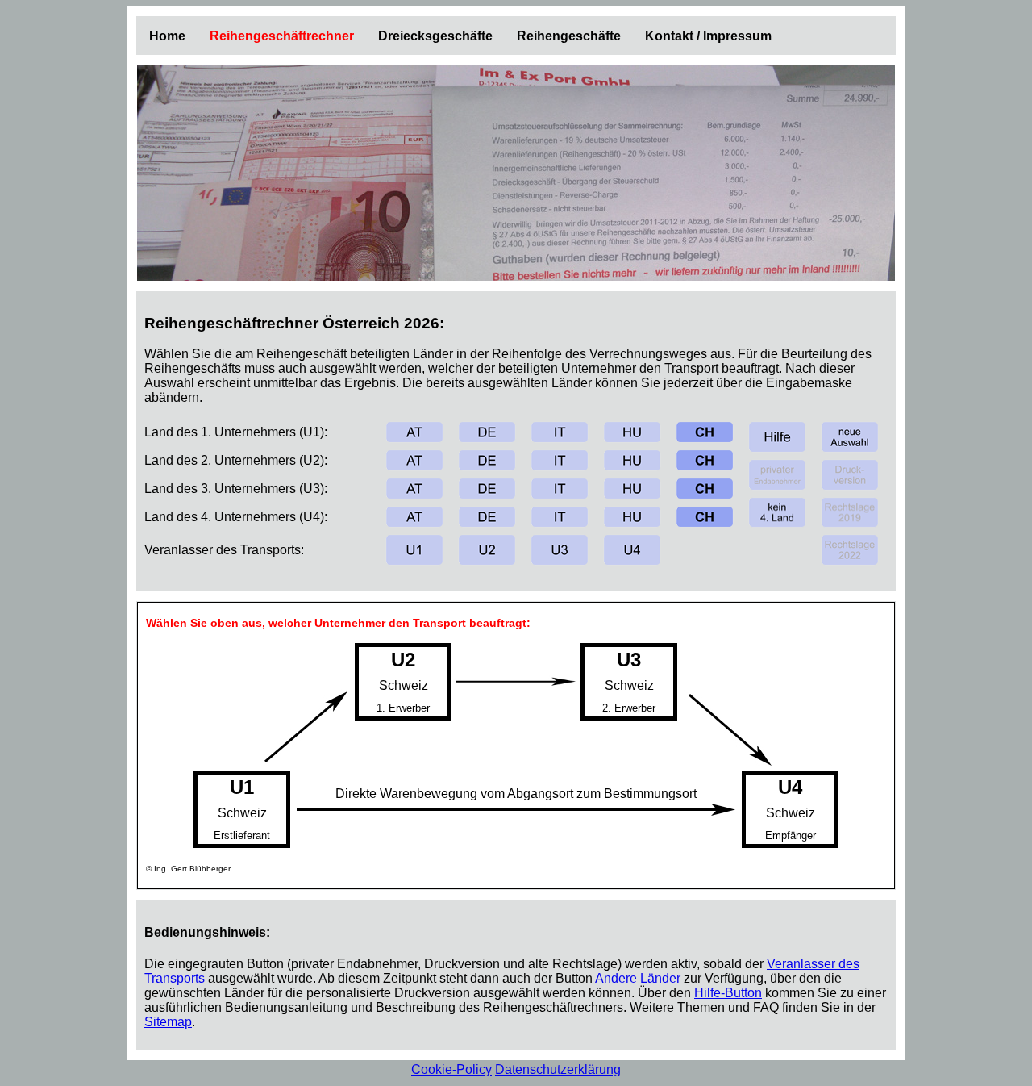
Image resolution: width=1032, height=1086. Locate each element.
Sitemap (168, 1022)
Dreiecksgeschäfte (435, 36)
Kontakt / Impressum (708, 36)
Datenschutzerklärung (558, 1069)
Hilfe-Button (728, 993)
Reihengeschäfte (569, 36)
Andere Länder (637, 978)
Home (167, 36)
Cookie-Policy (451, 1069)
